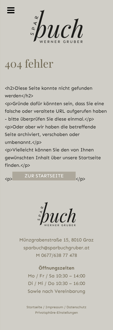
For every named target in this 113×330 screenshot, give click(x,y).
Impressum (54, 307)
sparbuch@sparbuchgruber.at (56, 248)
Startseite (34, 307)
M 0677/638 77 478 (56, 255)
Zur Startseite (44, 176)
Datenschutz (76, 307)
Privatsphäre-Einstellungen (56, 313)
